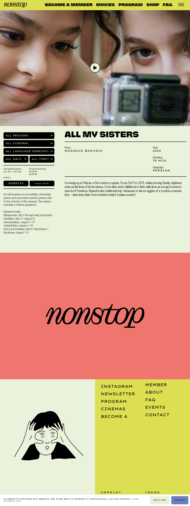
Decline (159, 500)
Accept (179, 500)
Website (16, 183)
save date (42, 184)
